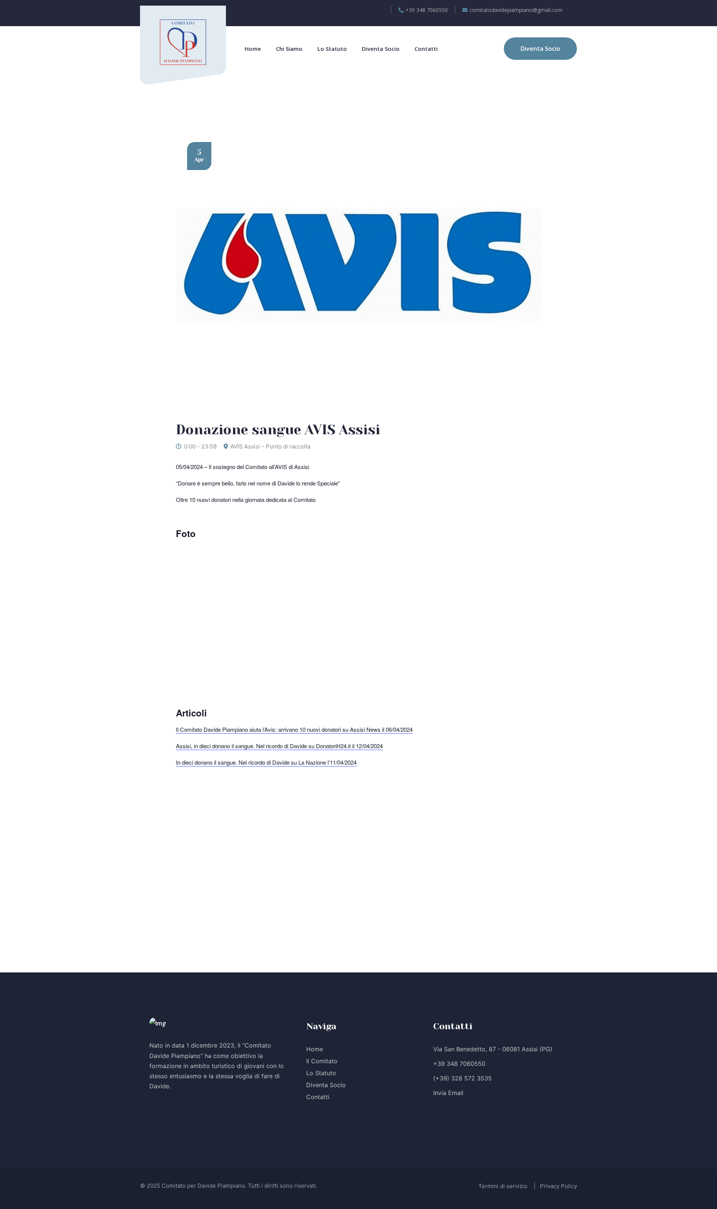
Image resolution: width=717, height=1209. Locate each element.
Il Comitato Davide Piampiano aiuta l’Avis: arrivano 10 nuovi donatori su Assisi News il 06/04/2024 (294, 729)
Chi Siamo (289, 48)
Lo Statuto (321, 1073)
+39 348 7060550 (459, 1063)
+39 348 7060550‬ (427, 9)
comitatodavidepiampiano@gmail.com (515, 9)
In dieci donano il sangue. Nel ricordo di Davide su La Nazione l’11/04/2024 (266, 762)
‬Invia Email (448, 1093)
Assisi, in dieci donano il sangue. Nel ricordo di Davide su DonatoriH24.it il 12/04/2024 (279, 746)
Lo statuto (332, 48)
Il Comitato (322, 1061)
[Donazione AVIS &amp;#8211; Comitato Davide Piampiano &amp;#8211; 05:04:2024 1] (267, 613)
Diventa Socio (326, 1085)
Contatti (426, 48)
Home (253, 48)
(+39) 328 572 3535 (462, 1078)
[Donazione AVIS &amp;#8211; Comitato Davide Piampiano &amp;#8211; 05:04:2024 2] (449, 613)
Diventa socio (381, 48)
